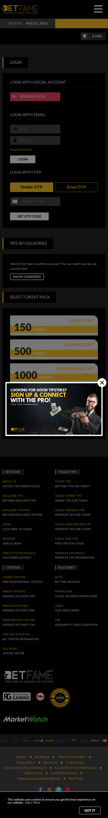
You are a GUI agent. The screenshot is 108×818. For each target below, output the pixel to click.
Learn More (32, 802)
